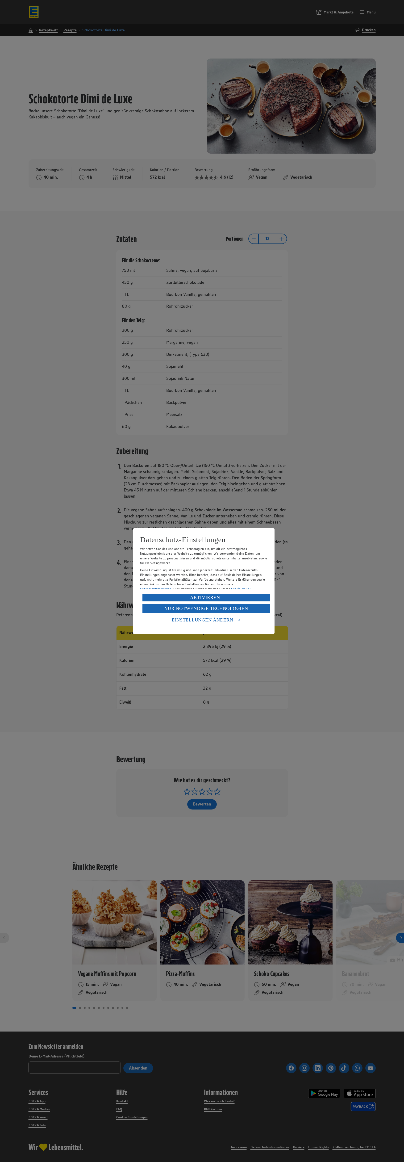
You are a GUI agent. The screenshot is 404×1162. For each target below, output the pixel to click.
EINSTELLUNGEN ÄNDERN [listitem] (202, 619)
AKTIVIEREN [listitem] (205, 597)
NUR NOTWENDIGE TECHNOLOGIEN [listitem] (206, 608)
